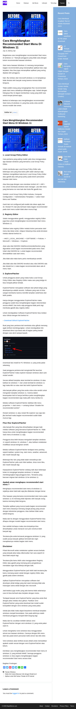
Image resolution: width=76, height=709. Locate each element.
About (41, 706)
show (14, 112)
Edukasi (26, 3)
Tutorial (62, 3)
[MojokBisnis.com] (5, 3)
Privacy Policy (64, 706)
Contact (47, 706)
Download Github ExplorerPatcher (16, 320)
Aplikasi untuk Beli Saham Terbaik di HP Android (19, 676)
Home (18, 3)
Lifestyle (44, 3)
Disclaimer (54, 706)
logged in (15, 693)
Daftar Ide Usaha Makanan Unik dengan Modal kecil (21, 674)
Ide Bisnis (35, 3)
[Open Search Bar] (68, 3)
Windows (13, 672)
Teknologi (53, 3)
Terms (72, 706)
